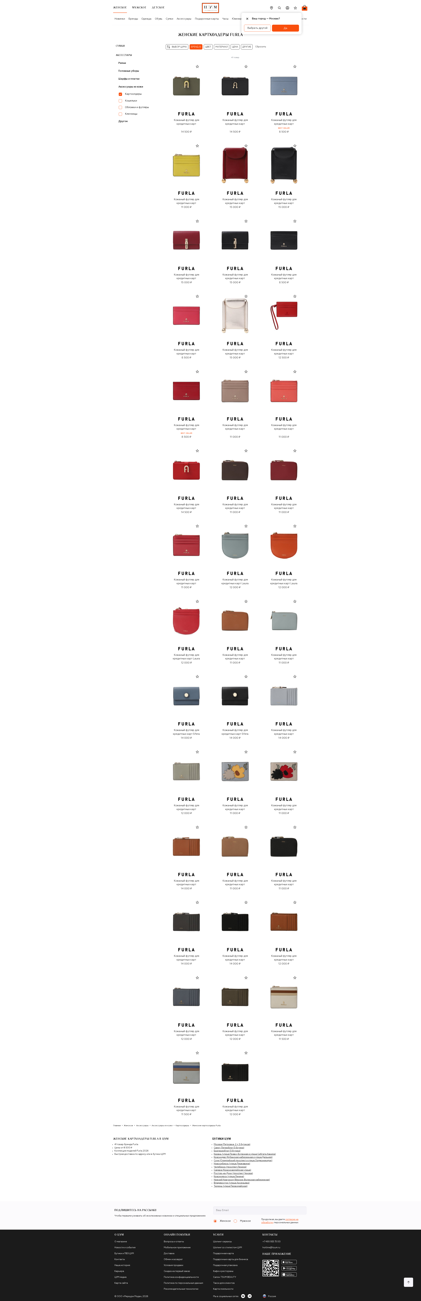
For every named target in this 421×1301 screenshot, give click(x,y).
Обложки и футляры (137, 107)
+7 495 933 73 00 (271, 1242)
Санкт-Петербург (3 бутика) (229, 1148)
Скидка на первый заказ (177, 1271)
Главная (117, 1126)
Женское (128, 1126)
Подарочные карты (207, 19)
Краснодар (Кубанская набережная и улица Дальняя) (243, 1157)
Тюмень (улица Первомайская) (231, 1186)
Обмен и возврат (173, 1259)
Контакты (119, 1259)
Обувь (158, 19)
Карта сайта (121, 1283)
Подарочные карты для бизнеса (230, 1259)
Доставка (169, 1253)
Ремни (122, 63)
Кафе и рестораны (223, 1271)
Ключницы (131, 114)
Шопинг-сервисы (222, 1242)
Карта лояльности (223, 1289)
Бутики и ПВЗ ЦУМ (124, 1253)
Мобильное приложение (177, 1248)
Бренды (133, 19)
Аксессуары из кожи (130, 87)
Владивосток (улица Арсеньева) (231, 1183)
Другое (123, 121)
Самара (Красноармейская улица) (232, 1170)
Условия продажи (173, 1265)
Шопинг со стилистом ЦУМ (227, 1248)
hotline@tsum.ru (271, 1248)
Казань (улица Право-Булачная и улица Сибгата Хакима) (245, 1154)
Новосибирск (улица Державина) (232, 1164)
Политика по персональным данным (183, 1283)
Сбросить (260, 47)
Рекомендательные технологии (181, 1289)
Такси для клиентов (224, 1283)
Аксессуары (184, 19)
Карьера (119, 1271)
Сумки (169, 19)
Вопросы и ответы (174, 1242)
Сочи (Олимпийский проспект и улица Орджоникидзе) (243, 1161)
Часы (225, 19)
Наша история (122, 1265)
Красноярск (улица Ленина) (229, 1177)
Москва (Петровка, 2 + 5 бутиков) (232, 1144)
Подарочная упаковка (225, 1265)
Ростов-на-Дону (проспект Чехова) (233, 1173)
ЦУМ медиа (120, 1277)
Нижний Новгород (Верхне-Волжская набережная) (242, 1180)
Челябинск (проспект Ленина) (230, 1167)
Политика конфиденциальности (181, 1277)
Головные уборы (128, 71)
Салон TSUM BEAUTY (224, 1277)
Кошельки (131, 101)
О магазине (120, 1242)
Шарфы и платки (128, 79)
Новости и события (125, 1248)
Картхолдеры (182, 1126)
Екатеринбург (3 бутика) (227, 1151)
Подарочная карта (223, 1253)
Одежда (146, 19)
